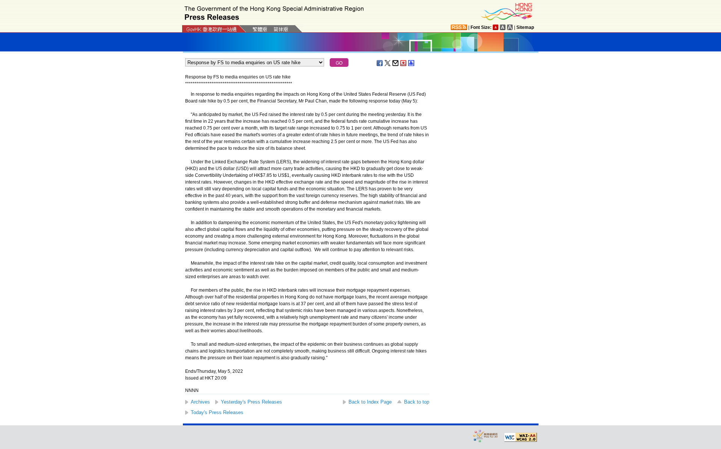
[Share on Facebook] (380, 63)
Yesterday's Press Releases (251, 402)
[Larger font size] (503, 27)
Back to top (416, 402)
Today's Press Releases (217, 412)
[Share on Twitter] (388, 63)
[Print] (411, 63)
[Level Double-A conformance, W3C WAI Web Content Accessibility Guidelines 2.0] (520, 437)
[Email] (395, 63)
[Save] (403, 63)
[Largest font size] (510, 27)
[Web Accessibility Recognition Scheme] (485, 435)
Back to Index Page (370, 402)
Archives (200, 402)
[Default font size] (496, 27)
